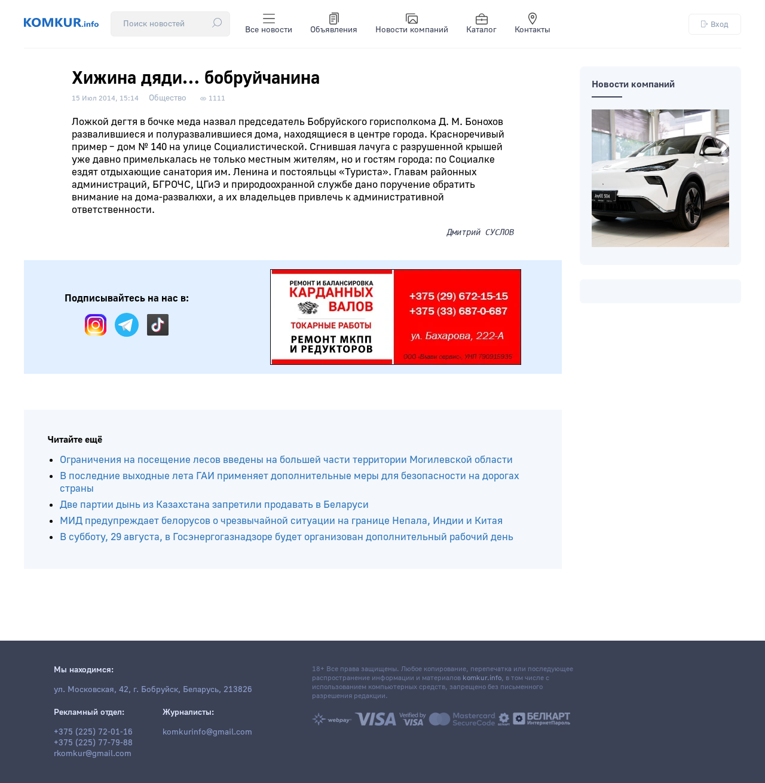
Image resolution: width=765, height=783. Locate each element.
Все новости (268, 30)
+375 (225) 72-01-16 (93, 732)
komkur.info (482, 678)
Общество (167, 98)
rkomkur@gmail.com (92, 753)
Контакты (532, 30)
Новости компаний (411, 30)
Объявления (333, 30)
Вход (720, 24)
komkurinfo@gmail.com (207, 732)
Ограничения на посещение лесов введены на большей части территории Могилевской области (286, 459)
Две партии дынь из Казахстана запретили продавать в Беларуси (214, 504)
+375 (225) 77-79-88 (93, 743)
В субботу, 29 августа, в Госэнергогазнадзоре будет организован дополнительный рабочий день (286, 537)
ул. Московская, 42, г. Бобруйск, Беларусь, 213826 (153, 689)
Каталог (481, 30)
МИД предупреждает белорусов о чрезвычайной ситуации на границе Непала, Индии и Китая (281, 520)
